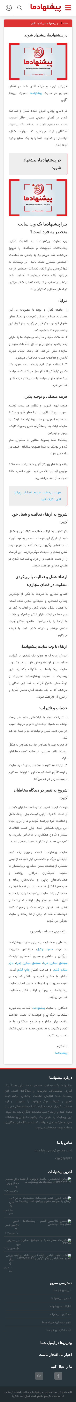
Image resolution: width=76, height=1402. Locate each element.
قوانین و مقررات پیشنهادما (56, 1322)
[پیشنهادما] (45, 8)
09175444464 (63, 1158)
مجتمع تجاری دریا (55, 962)
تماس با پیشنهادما (61, 1298)
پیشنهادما (36, 93)
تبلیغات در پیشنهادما (60, 1306)
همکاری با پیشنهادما (60, 1314)
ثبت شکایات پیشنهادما (59, 1330)
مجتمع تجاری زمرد (28, 962)
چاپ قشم (23, 969)
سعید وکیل (45, 949)
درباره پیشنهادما (62, 1290)
